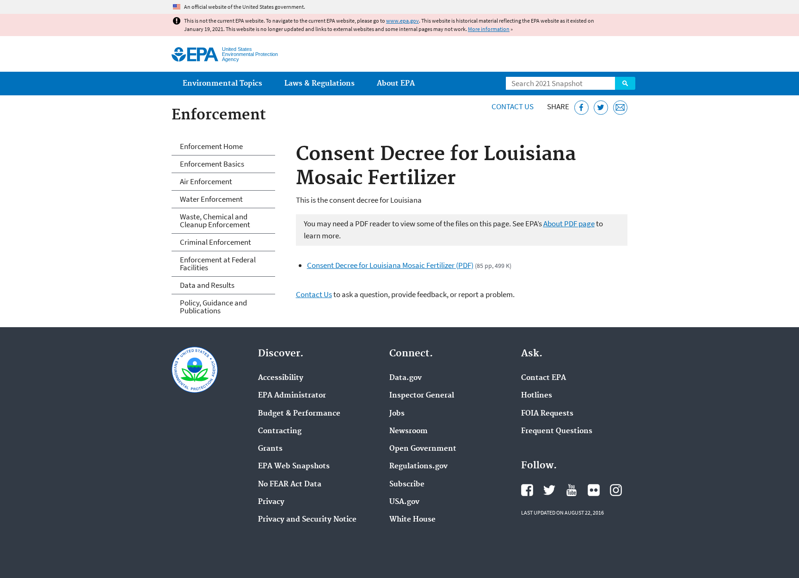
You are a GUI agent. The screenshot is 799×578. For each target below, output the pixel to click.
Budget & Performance (299, 414)
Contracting (279, 431)
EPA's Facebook (527, 490)
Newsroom (408, 431)
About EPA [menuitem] (396, 83)
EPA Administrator (292, 396)
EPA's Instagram (616, 490)
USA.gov (404, 502)
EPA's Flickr (594, 490)
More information (489, 28)
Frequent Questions (556, 431)
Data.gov (405, 378)
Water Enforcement (211, 199)
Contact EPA (543, 378)
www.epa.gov (402, 20)
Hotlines (536, 396)
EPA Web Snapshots (294, 466)
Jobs (397, 414)
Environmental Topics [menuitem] (222, 83)
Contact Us (513, 106)
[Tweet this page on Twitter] (601, 107)
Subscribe (406, 484)
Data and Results (207, 285)
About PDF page (569, 223)
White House (412, 520)
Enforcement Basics (212, 164)
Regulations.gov (418, 466)
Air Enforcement (206, 181)
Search (625, 83)
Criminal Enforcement (215, 242)
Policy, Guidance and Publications (213, 307)
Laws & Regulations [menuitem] (319, 83)
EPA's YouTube (571, 490)
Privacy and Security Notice (307, 520)
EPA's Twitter (549, 490)
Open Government (422, 449)
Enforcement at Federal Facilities (218, 264)
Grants (270, 449)
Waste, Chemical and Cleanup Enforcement (215, 220)
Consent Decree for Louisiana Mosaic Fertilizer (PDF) (390, 265)
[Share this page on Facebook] (581, 107)
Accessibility (280, 378)
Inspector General (421, 396)
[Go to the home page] (195, 54)
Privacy (271, 502)
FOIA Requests (547, 414)
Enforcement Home (211, 146)
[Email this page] (620, 107)
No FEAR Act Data (289, 484)
